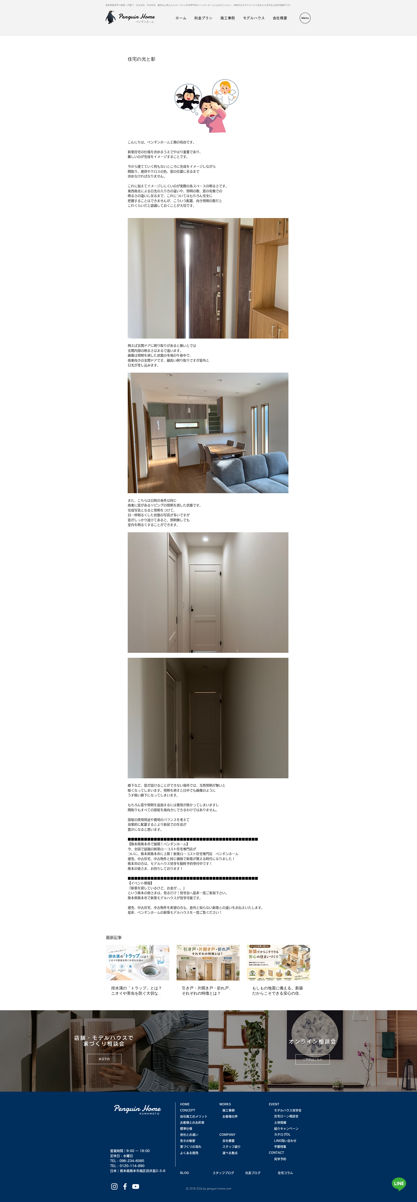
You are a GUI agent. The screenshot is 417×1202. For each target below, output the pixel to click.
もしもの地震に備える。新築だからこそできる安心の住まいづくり (277, 991)
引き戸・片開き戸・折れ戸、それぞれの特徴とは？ (207, 991)
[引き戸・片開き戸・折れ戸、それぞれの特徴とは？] (208, 962)
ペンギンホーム (145, 21)
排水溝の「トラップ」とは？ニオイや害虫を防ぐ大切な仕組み (136, 991)
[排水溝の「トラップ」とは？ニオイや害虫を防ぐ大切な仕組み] (137, 962)
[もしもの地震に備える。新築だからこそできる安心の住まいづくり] (278, 962)
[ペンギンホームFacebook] (125, 1186)
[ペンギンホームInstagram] (114, 1186)
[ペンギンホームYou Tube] (135, 1186)
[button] (305, 18)
